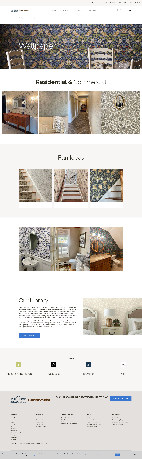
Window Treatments (16, 432)
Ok (117, 455)
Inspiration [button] (66, 10)
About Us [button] (79, 10)
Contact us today (28, 335)
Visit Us (92, 3)
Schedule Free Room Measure (120, 422)
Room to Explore (91, 420)
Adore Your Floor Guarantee (94, 424)
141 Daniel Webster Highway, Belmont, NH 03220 (33, 443)
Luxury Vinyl (14, 417)
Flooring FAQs (39, 424)
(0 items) (130, 10)
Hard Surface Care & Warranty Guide (69, 420)
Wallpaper (13, 435)
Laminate (13, 424)
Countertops (14, 437)
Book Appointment (121, 398)
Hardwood (13, 420)
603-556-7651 (135, 3)
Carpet (12, 422)
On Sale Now (14, 430)
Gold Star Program (92, 426)
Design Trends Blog (41, 422)
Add (37, 417)
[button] (120, 10)
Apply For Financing (117, 424)
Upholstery (13, 439)
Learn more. (38, 456)
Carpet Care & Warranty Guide (69, 417)
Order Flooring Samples (118, 420)
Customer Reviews (92, 422)
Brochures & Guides (41, 426)
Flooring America (23, 18)
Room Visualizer (40, 420)
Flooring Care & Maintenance (69, 423)
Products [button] (54, 10)
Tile (11, 426)
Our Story (89, 417)
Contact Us (92, 10)
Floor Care (13, 428)
